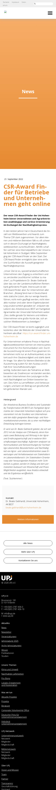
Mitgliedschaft (7, 744)
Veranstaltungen (8, 636)
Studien (4, 656)
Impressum (15, 2)
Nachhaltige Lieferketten (12, 674)
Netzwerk (5, 738)
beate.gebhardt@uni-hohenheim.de (23, 507)
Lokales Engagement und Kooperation (11, 683)
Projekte (5, 701)
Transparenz (7, 783)
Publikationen (7, 653)
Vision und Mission (10, 770)
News (3, 627)
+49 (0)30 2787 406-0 (13, 607)
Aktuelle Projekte (9, 697)
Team (4, 774)
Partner (4, 778)
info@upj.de (9, 613)
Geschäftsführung (9, 786)
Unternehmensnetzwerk (12, 735)
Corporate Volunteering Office (15, 710)
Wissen (4, 650)
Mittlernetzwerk (8, 749)
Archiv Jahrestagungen (11, 645)
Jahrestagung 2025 (9, 641)
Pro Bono (5, 678)
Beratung (5, 705)
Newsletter (6, 632)
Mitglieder (5, 741)
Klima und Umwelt (9, 669)
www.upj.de (8, 615)
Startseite (6, 2)
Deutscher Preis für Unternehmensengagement (14, 715)
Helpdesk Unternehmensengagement (14, 722)
